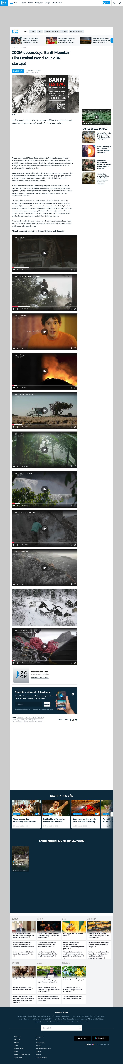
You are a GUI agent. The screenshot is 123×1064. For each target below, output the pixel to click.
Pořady (30, 3)
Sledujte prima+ (57, 3)
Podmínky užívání (18, 1048)
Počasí (78, 1016)
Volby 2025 (48, 1019)
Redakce (38, 1054)
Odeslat (47, 704)
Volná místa (17, 1040)
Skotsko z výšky (18, 864)
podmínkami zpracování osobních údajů (43, 709)
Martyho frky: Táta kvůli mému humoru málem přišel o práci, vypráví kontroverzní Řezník (47, 980)
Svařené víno (58, 1019)
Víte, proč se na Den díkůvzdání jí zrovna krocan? (24, 820)
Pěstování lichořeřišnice (96, 1019)
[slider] (96, 121)
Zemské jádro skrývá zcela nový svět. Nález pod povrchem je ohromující (104, 149)
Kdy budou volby (87, 1016)
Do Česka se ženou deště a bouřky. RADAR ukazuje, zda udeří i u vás (23, 953)
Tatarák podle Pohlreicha (71, 1019)
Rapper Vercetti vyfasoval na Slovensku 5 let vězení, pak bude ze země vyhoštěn (49, 989)
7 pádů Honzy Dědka (37, 1019)
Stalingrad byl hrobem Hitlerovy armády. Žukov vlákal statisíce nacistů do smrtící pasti (104, 164)
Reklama (16, 1042)
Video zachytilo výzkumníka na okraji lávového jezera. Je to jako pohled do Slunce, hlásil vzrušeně (73, 954)
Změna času (65, 1016)
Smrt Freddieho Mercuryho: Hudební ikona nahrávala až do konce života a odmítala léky (54, 820)
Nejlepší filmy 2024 (34, 1016)
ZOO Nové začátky (100, 1016)
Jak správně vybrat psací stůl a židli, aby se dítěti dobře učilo (72, 997)
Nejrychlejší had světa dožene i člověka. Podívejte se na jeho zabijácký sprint (104, 136)
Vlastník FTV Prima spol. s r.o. (22, 1054)
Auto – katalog (24, 1019)
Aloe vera (84, 1019)
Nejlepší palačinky (70, 1022)
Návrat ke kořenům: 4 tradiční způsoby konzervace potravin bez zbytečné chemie (99, 935)
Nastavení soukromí (41, 1057)
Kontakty (38, 1045)
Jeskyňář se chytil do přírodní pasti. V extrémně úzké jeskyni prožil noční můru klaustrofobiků (85, 820)
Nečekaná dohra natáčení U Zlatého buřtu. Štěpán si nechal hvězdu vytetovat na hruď (47, 954)
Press (37, 1040)
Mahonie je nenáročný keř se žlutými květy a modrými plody (72, 979)
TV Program (39, 3)
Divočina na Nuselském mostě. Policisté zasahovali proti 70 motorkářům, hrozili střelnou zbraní (23, 944)
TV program (56, 1016)
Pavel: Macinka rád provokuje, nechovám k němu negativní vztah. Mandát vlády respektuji (23, 935)
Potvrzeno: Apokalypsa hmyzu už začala (73, 934)
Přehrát (17, 861)
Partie (73, 1016)
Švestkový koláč (82, 1022)
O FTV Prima (17, 1037)
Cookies (16, 1051)
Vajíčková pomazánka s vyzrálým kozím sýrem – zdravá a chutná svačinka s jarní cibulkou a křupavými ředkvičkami (99, 955)
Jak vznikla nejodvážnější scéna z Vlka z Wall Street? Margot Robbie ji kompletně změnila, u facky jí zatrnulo (23, 999)
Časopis (47, 3)
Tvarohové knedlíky (56, 1022)
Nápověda (38, 1051)
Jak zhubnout (22, 1016)
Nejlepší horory (46, 1016)
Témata (23, 3)
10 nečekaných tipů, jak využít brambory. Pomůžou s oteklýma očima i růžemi (72, 989)
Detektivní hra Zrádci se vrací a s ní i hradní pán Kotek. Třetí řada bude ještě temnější (48, 935)
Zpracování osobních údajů (43, 1048)
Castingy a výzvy (40, 1042)
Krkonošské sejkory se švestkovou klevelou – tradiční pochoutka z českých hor (99, 944)
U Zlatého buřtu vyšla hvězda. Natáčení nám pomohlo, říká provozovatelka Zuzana (47, 944)
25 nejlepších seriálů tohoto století (23, 978)
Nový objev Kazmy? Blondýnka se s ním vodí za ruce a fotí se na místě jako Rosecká (48, 998)
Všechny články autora (40, 678)
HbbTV (16, 1045)
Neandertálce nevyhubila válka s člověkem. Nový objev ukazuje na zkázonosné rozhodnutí (103, 179)
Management (39, 1037)
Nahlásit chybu (18, 1057)
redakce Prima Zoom (32, 72)
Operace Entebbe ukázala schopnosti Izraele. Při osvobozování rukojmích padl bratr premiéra (73, 946)
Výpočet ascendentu (42, 1022)
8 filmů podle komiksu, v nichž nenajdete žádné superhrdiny (22, 988)
